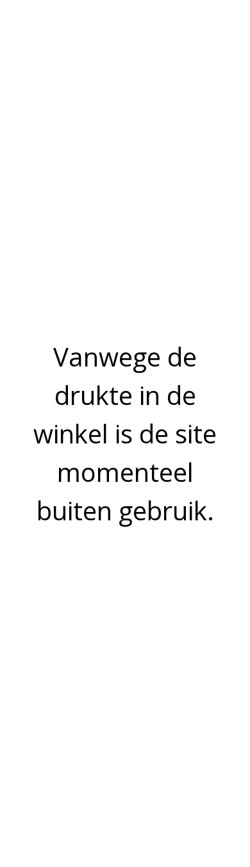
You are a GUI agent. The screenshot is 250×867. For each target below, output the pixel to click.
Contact (26, 677)
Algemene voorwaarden (59, 633)
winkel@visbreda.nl (48, 561)
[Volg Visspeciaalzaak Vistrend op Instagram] (29, 721)
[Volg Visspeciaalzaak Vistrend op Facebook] (14, 721)
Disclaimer (31, 647)
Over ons (28, 603)
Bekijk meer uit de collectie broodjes (86, 442)
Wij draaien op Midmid (127, 795)
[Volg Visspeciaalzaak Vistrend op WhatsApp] (44, 721)
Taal (97, 754)
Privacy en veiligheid (51, 618)
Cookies (26, 662)
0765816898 (35, 546)
